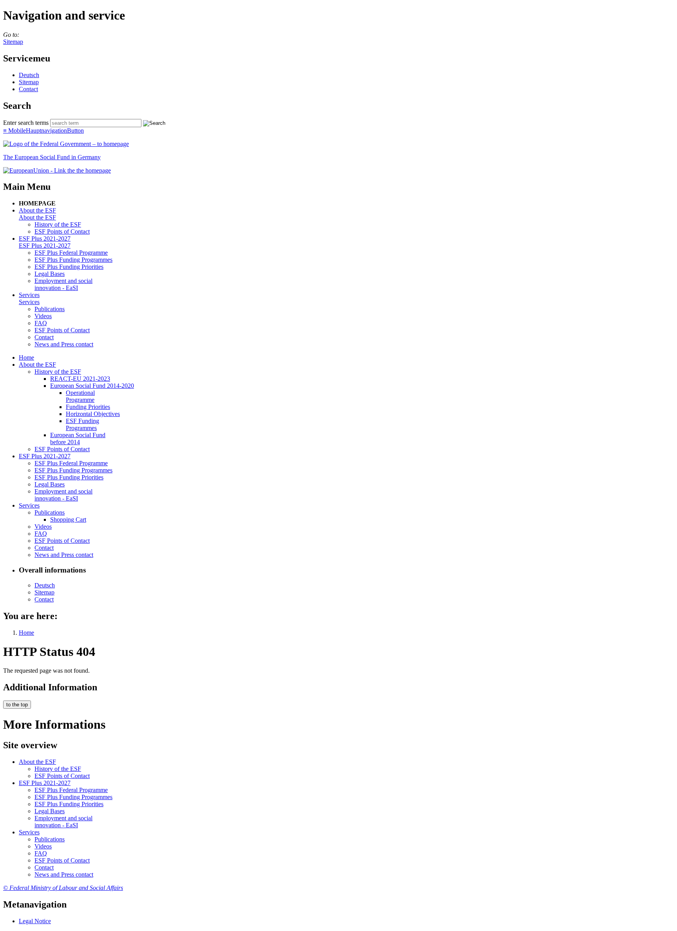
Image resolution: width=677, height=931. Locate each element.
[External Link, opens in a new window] (57, 170)
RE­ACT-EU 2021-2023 (80, 378)
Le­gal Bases (49, 273)
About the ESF (37, 210)
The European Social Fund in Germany (52, 157)
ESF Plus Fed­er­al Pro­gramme (71, 252)
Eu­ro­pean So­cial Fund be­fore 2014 (77, 438)
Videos (43, 316)
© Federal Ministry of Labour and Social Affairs (63, 887)
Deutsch (29, 75)
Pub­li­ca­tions (49, 309)
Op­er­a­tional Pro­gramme (80, 396)
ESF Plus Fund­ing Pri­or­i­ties (68, 266)
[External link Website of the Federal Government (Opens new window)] (66, 143)
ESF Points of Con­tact (62, 231)
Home (26, 357)
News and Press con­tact (63, 344)
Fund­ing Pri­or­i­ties (88, 406)
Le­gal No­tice (35, 921)
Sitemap (13, 41)
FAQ (40, 323)
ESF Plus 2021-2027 (45, 238)
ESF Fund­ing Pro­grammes (82, 424)
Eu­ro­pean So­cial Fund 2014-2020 (92, 385)
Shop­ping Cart (68, 519)
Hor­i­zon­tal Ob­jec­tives (93, 414)
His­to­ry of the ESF (57, 224)
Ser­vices (29, 295)
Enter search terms (26, 122)
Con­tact (28, 89)
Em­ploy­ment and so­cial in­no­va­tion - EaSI (63, 284)
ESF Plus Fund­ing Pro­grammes (73, 259)
